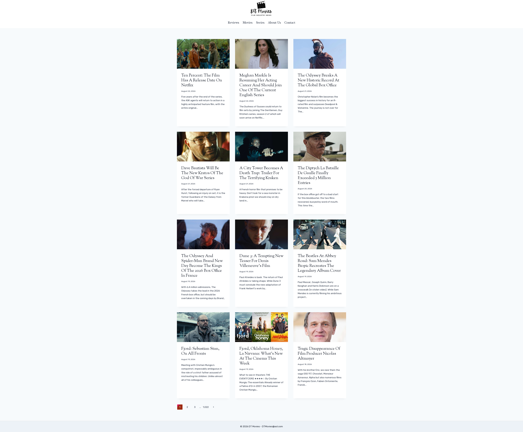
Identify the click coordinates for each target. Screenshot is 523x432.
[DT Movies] (261, 8)
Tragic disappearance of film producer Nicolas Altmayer (319, 354)
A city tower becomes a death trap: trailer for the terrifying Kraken (261, 173)
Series (260, 22)
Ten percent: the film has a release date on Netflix (201, 80)
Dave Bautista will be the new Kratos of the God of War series (202, 173)
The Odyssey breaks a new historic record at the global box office (318, 80)
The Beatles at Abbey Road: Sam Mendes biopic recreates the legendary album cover (319, 263)
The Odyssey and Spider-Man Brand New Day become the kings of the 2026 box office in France (202, 266)
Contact (289, 22)
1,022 (206, 407)
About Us (274, 22)
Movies (248, 22)
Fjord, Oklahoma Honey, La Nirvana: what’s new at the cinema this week (261, 356)
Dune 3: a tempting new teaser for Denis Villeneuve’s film (261, 261)
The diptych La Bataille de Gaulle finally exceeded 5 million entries (318, 175)
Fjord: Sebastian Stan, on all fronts (200, 351)
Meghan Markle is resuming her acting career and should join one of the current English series (260, 85)
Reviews (233, 22)
